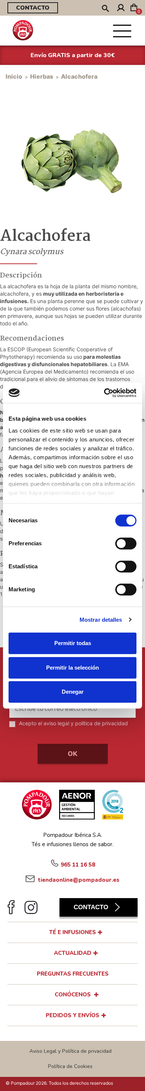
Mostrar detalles (101, 620)
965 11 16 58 (78, 864)
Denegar (73, 692)
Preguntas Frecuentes (73, 973)
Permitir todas (72, 643)
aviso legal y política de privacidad (86, 723)
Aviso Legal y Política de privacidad (70, 1051)
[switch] (125, 543)
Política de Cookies (70, 1066)
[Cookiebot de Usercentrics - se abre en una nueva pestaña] (104, 393)
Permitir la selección (72, 667)
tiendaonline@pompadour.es (77, 879)
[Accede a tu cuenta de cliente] (121, 8)
